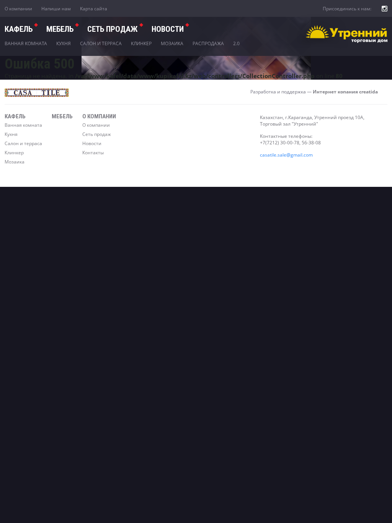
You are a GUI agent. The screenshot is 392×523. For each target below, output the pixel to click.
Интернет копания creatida (345, 91)
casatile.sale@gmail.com (286, 155)
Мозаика (172, 43)
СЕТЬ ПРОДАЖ (112, 29)
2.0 (236, 43)
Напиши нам (56, 8)
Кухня (63, 43)
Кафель (19, 29)
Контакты (93, 152)
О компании (18, 8)
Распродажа (208, 43)
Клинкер (141, 43)
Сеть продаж (96, 134)
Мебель (60, 29)
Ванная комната (26, 43)
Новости (168, 29)
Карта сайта (93, 8)
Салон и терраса (101, 43)
